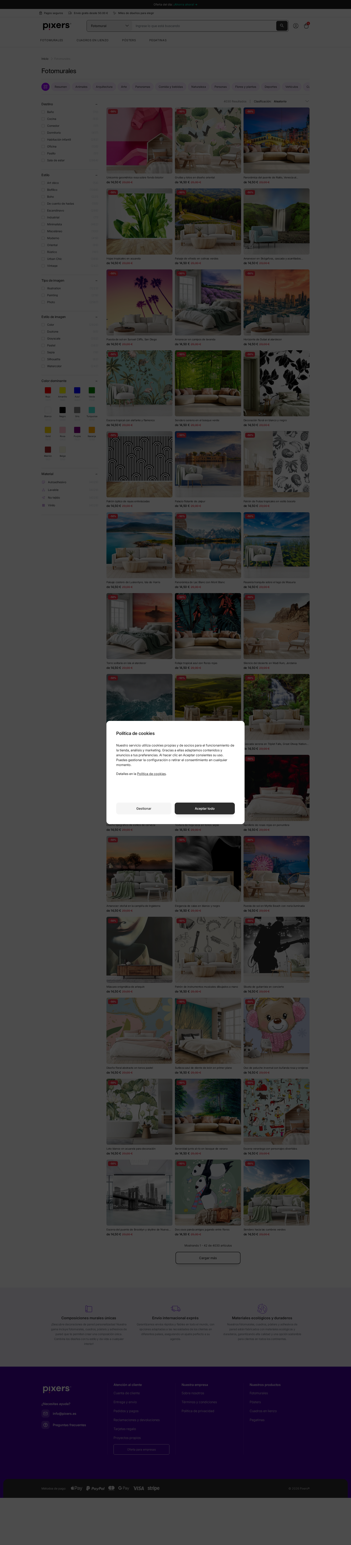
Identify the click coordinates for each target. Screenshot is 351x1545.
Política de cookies (151, 774)
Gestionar (143, 808)
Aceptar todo (205, 808)
